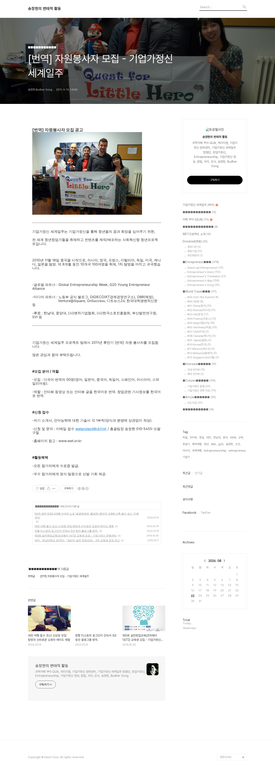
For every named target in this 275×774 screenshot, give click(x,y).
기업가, (186, 457)
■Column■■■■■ (199, 380)
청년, (206, 444)
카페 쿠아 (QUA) (196, 219)
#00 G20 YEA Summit (202, 297)
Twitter (206, 512)
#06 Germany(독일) (202, 327)
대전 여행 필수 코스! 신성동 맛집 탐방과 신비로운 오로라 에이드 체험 (74, 526)
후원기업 (194, 251)
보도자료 (195, 402)
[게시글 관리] (54, 488)
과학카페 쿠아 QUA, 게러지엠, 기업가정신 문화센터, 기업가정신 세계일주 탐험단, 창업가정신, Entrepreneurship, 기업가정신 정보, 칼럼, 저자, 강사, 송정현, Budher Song (90, 673)
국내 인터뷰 (196, 369)
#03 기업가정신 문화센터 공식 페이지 (232, 733)
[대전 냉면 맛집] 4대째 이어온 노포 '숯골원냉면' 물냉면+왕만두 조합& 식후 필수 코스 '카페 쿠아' (87, 515)
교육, (241, 437)
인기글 (198, 473)
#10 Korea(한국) (199, 344)
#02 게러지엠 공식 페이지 (233, 719)
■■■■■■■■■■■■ (200, 226)
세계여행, (197, 450)
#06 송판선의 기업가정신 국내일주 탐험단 (232, 747)
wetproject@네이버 (91, 429)
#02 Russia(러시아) (201, 310)
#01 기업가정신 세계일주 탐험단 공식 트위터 (232, 705)
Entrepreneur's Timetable (206, 276)
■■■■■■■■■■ (198, 409)
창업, (202, 437)
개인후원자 (195, 255)
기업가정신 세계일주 (198, 205)
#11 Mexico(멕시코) (201, 348)
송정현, (230, 444)
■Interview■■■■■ (199, 364)
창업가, (186, 444)
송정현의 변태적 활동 (44, 8)
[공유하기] (48, 488)
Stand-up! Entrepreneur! (205, 267)
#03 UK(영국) (197, 314)
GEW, (233, 437)
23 (192, 595)
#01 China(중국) (199, 305)
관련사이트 (226, 757)
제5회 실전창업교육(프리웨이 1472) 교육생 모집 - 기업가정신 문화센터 (76, 535)
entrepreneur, (237, 450)
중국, (225, 437)
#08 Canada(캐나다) (201, 336)
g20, (221, 444)
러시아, (186, 450)
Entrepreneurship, (215, 450)
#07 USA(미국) (198, 331)
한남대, (217, 437)
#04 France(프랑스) (201, 318)
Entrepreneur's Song (203, 285)
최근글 (186, 473)
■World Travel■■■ (200, 291)
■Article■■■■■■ (199, 397)
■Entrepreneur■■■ (201, 262)
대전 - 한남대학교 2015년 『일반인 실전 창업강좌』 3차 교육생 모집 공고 (77, 540)
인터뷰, (193, 437)
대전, (209, 437)
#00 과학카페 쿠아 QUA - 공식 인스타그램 (233, 692)
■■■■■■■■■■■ (47, 506)
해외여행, (197, 444)
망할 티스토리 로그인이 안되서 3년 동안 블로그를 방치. (66, 530)
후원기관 (194, 246)
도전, (238, 444)
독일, (185, 437)
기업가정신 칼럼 (198, 386)
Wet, (214, 444)
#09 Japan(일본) (199, 340)
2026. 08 (214, 561)
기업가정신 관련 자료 (201, 390)
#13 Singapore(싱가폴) (203, 357)
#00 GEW (195, 301)
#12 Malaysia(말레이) (202, 353)
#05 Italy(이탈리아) (201, 323)
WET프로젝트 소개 (197, 234)
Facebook (189, 512)
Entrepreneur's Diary (204, 272)
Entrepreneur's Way (203, 280)
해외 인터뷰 (195, 374)
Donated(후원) (195, 241)
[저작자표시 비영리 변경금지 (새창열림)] (83, 488)
